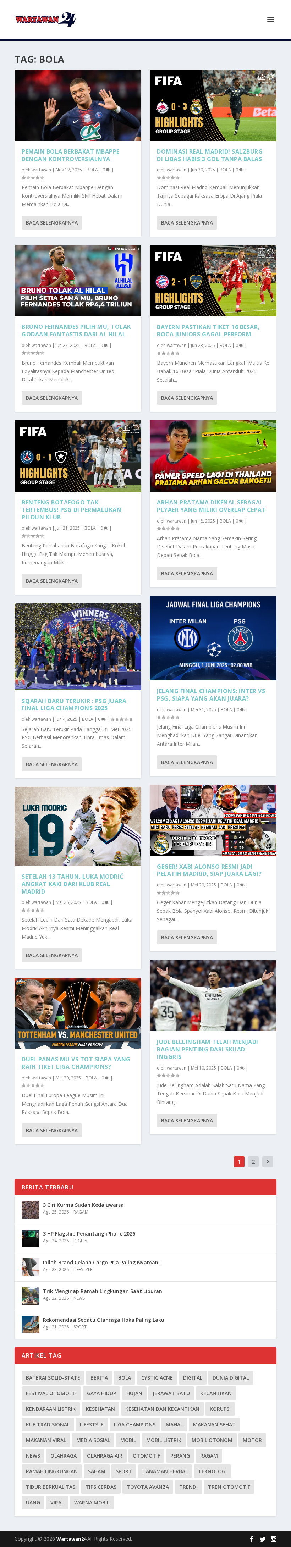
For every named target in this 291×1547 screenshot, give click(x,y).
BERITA (99, 1377)
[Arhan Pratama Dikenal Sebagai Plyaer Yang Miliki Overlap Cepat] (213, 456)
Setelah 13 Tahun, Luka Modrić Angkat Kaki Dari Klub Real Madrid (72, 884)
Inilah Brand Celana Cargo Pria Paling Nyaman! (101, 1262)
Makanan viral (46, 1440)
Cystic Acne (157, 1377)
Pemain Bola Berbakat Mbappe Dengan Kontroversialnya (71, 155)
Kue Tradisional (48, 1424)
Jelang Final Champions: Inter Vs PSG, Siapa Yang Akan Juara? (211, 694)
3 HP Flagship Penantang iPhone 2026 (89, 1233)
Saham (96, 1471)
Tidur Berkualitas (50, 1487)
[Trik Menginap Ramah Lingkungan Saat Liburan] (30, 1296)
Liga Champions (134, 1424)
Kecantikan (216, 1393)
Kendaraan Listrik (51, 1408)
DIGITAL (81, 1241)
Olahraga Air (104, 1455)
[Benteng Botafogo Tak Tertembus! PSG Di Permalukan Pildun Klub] (78, 456)
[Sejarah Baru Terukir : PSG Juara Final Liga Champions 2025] (78, 646)
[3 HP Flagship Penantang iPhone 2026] (30, 1238)
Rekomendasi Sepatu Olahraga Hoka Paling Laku (103, 1319)
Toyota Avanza (148, 1487)
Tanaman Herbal (165, 1471)
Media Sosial (93, 1440)
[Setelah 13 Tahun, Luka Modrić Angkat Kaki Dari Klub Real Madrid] (78, 826)
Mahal (174, 1424)
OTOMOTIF (146, 1455)
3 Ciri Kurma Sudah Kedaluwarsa (83, 1204)
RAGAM (80, 1212)
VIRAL (57, 1502)
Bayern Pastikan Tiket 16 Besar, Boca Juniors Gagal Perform (208, 330)
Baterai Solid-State (53, 1377)
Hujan (134, 1393)
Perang (180, 1455)
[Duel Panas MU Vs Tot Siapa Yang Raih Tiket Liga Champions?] (78, 1013)
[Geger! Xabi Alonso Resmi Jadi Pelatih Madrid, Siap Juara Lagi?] (213, 820)
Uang (33, 1502)
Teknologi (212, 1471)
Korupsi (220, 1408)
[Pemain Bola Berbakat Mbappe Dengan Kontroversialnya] (78, 105)
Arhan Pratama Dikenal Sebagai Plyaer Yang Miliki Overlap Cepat (211, 506)
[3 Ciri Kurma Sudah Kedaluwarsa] (30, 1210)
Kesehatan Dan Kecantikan (162, 1408)
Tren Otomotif (229, 1487)
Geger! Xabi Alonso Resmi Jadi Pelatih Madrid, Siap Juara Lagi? (209, 870)
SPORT (80, 1327)
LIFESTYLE (82, 1269)
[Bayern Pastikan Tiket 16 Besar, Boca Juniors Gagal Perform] (213, 280)
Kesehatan (100, 1408)
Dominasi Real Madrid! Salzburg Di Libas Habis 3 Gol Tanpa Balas (210, 155)
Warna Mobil (91, 1502)
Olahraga (63, 1455)
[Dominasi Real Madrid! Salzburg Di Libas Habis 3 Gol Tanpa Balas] (213, 105)
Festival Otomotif (51, 1393)
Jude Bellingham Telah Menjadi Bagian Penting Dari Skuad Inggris (207, 1049)
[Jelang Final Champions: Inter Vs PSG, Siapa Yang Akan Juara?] (213, 638)
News (33, 1455)
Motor (252, 1440)
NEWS (79, 1298)
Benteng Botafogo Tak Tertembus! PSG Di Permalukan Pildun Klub (71, 509)
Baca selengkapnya (52, 222)
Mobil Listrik (163, 1440)
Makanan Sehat (214, 1424)
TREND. (188, 1487)
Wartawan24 (71, 1539)
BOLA (92, 170)
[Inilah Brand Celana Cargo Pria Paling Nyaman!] (30, 1267)
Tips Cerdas (101, 1487)
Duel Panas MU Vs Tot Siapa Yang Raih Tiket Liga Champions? (76, 1063)
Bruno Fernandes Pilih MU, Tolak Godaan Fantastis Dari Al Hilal (76, 330)
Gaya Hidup (101, 1393)
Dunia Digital (231, 1377)
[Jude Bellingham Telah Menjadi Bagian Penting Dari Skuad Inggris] (213, 995)
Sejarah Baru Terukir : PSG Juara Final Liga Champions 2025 (74, 704)
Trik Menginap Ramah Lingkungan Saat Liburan (102, 1291)
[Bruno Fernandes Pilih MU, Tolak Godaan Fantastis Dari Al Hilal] (78, 280)
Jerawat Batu (171, 1393)
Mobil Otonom (212, 1440)
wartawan (41, 170)
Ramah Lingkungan (52, 1471)
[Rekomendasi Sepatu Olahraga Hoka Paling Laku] (30, 1324)
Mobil (128, 1440)
